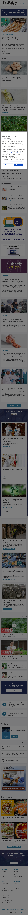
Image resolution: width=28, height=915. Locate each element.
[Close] (25, 134)
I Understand (18, 164)
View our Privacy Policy (16, 161)
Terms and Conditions (16, 153)
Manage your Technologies (7, 165)
